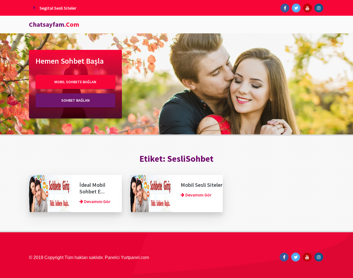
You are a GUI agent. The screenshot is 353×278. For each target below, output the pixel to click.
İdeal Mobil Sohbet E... (92, 188)
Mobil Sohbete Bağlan (75, 81)
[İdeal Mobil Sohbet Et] (50, 193)
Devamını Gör (96, 201)
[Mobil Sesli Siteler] (151, 193)
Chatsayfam (54, 24)
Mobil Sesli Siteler (202, 184)
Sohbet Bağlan (75, 100)
